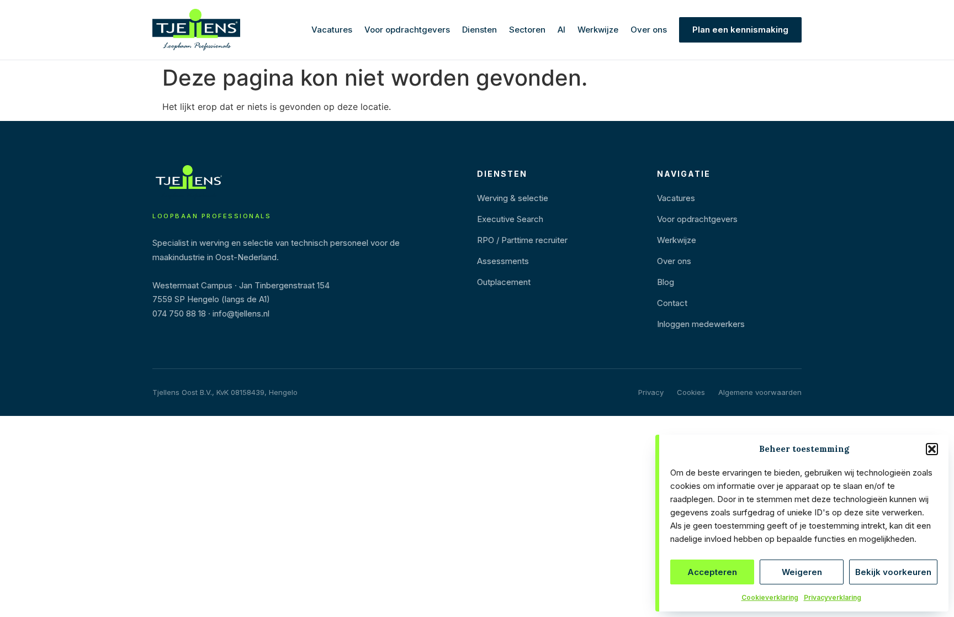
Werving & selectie (512, 198)
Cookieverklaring (769, 597)
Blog (665, 282)
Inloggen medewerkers (701, 324)
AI (561, 29)
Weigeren (802, 572)
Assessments (503, 261)
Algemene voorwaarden (760, 392)
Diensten (479, 29)
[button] (931, 449)
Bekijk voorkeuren (893, 572)
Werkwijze (597, 29)
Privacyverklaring (832, 597)
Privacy (651, 392)
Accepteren (712, 572)
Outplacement (504, 282)
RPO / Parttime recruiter (522, 240)
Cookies (691, 392)
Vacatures (331, 29)
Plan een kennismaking (740, 29)
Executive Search (510, 219)
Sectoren (527, 29)
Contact (672, 303)
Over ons (648, 29)
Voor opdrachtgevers (407, 29)
